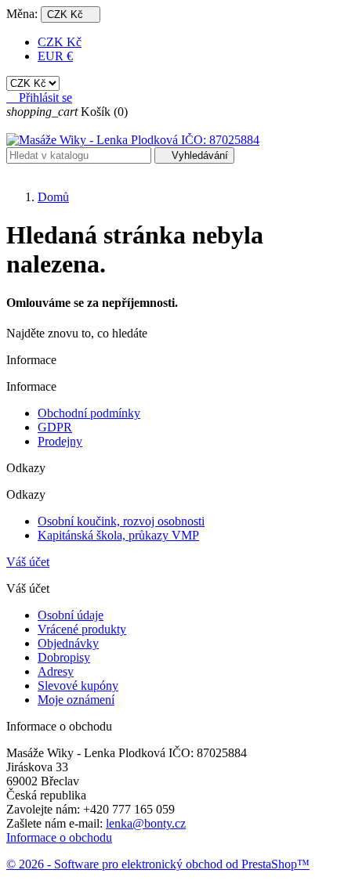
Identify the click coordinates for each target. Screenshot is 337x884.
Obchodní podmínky (89, 413)
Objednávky (68, 643)
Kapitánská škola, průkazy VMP (118, 535)
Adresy (56, 671)
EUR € (55, 56)
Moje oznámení (76, 699)
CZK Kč (60, 42)
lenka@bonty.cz (146, 823)
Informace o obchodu (59, 837)
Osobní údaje (70, 615)
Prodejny (60, 441)
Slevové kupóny (78, 685)
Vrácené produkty (82, 629)
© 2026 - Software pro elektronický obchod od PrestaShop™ (158, 864)
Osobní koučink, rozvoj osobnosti (121, 521)
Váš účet (27, 561)
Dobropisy (64, 657)
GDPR (55, 427)
